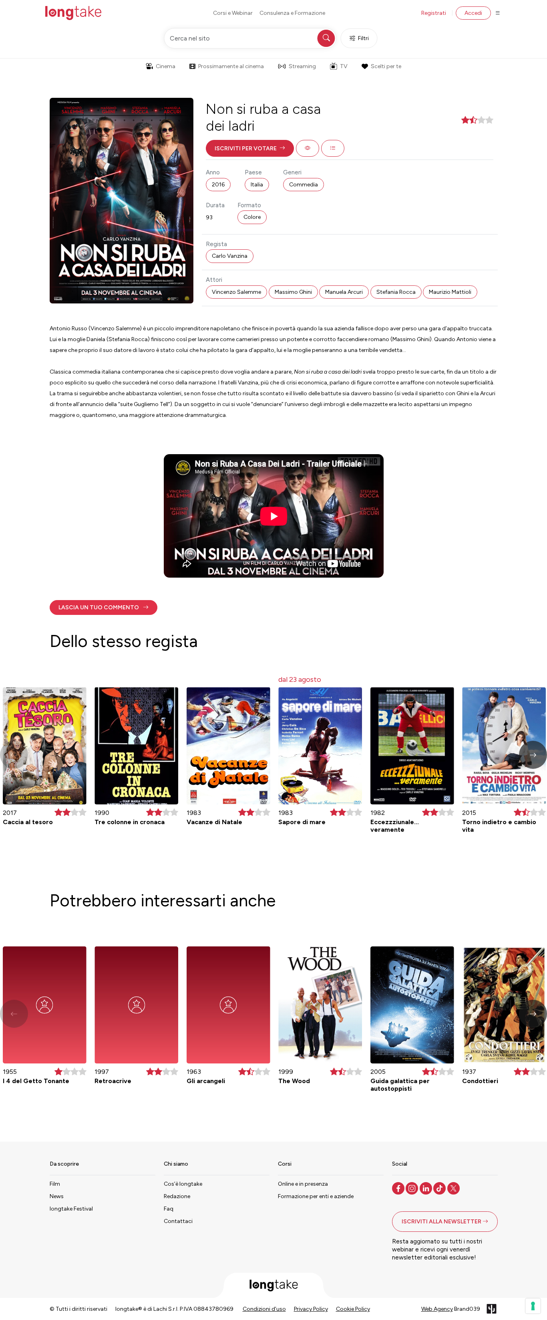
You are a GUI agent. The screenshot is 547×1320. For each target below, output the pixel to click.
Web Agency (437, 1309)
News (57, 1196)
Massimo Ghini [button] (293, 292)
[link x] (454, 1188)
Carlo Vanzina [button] (229, 256)
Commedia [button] (303, 184)
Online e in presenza (303, 1184)
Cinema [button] (165, 66)
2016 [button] (218, 184)
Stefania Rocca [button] (396, 292)
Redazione (177, 1196)
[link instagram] (413, 1188)
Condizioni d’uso (264, 1309)
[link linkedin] (427, 1188)
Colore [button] (252, 217)
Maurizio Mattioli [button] (450, 292)
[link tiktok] (440, 1188)
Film (55, 1184)
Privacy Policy (311, 1309)
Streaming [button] (302, 66)
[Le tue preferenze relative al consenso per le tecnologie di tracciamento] (533, 1306)
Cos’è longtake (183, 1184)
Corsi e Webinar (233, 13)
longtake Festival (71, 1208)
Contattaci (178, 1221)
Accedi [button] (473, 13)
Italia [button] (257, 184)
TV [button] (344, 66)
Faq (168, 1208)
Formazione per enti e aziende (316, 1196)
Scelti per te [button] (386, 66)
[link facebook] (399, 1188)
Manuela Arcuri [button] (344, 292)
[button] (250, 148)
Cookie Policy (353, 1309)
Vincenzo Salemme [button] (236, 292)
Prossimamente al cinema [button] (231, 66)
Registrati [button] (433, 13)
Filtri (363, 38)
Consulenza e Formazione (292, 13)
